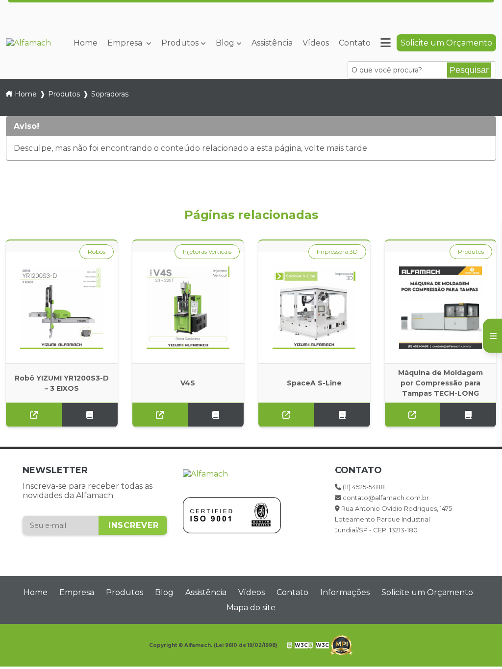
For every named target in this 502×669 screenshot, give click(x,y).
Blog (225, 43)
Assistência (272, 43)
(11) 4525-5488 (336, 4)
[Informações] (385, 42)
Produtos (180, 43)
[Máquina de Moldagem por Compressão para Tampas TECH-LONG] (441, 308)
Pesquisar (469, 70)
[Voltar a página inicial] (28, 43)
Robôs (96, 251)
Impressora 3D (337, 251)
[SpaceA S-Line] (314, 308)
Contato (355, 43)
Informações (345, 592)
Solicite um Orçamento (446, 43)
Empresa (125, 43)
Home (86, 43)
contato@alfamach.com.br (431, 4)
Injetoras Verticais (207, 251)
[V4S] (188, 308)
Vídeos (315, 43)
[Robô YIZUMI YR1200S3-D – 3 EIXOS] (62, 308)
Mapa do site (251, 607)
